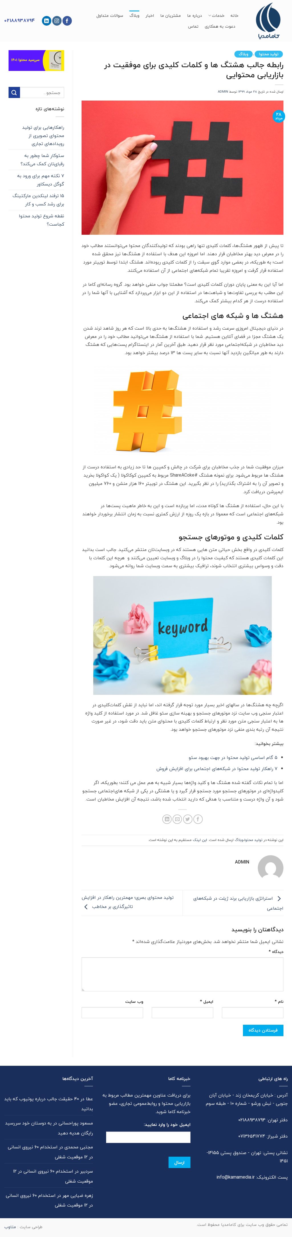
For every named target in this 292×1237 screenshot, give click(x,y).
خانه (234, 15)
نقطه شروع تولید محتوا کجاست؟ (41, 220)
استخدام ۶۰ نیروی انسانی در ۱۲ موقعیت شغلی (50, 1152)
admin (223, 91)
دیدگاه (276, 951)
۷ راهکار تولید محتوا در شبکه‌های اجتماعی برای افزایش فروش (216, 769)
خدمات (218, 15)
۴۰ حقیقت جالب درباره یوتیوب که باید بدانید (48, 1104)
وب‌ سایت (134, 1001)
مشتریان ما (170, 15)
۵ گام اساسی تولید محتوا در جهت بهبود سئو (233, 758)
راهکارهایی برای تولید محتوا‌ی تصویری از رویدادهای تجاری (43, 135)
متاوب (10, 1226)
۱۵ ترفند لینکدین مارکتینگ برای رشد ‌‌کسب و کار (38, 200)
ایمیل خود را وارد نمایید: (167, 1125)
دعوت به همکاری (220, 26)
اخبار (150, 15)
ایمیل (206, 1001)
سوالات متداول (109, 15)
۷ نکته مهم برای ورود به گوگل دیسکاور (40, 180)
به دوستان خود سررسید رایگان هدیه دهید (49, 1128)
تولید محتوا (269, 54)
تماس (193, 26)
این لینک (200, 840)
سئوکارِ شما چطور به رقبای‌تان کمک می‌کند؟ (42, 160)
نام (279, 1001)
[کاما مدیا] (267, 21)
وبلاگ (134, 15)
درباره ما (194, 15)
